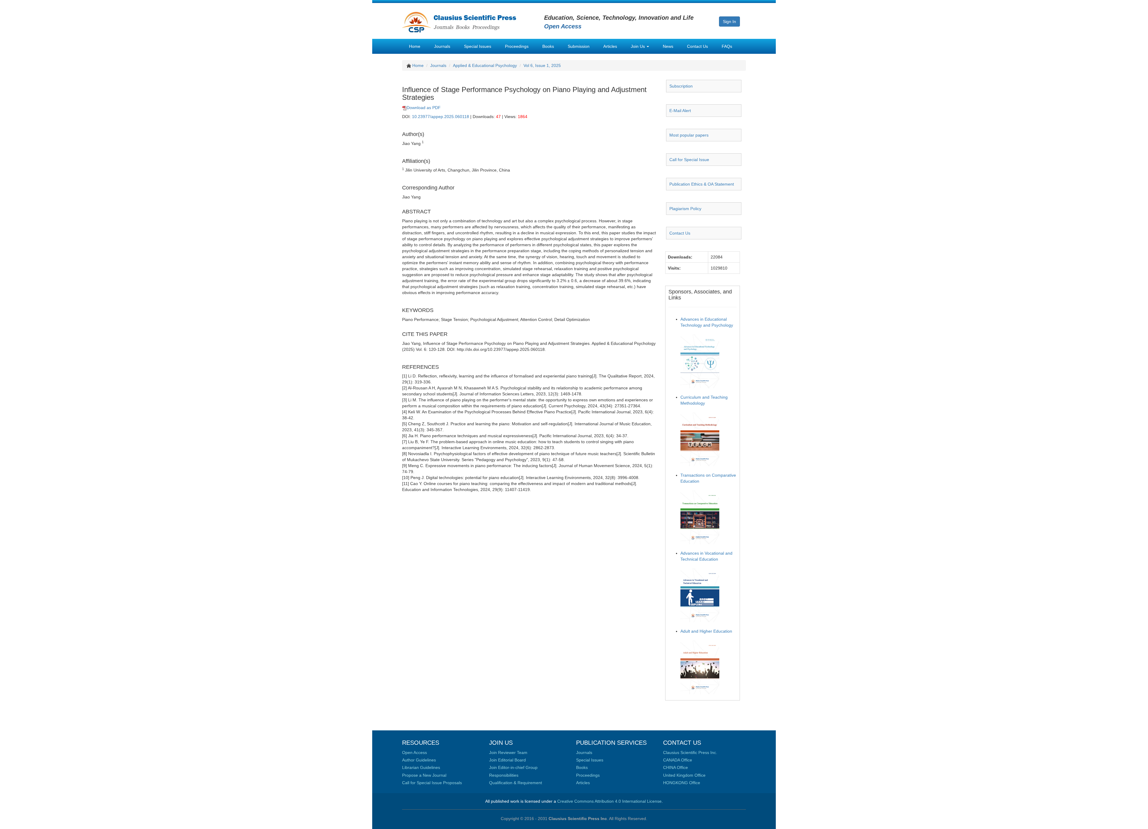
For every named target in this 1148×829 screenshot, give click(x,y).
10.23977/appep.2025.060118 (440, 116)
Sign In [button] (729, 21)
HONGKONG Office (681, 782)
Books (548, 46)
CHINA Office (675, 767)
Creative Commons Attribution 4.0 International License (609, 801)
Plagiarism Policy (685, 208)
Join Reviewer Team (508, 752)
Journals (442, 46)
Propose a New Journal (424, 775)
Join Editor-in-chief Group (513, 767)
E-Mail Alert (680, 110)
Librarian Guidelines (421, 767)
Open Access (414, 752)
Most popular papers (689, 135)
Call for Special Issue (689, 159)
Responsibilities (503, 775)
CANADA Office (677, 760)
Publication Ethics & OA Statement (701, 184)
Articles (610, 46)
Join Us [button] (638, 46)
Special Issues (477, 46)
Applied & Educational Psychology (485, 65)
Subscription (681, 86)
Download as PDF (424, 107)
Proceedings (517, 46)
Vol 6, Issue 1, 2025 (542, 65)
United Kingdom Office (684, 775)
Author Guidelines (419, 760)
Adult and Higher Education (706, 631)
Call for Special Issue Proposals (432, 782)
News (668, 46)
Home (414, 46)
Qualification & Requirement (515, 782)
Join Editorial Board (507, 760)
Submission (579, 46)
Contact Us (697, 46)
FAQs (727, 46)
